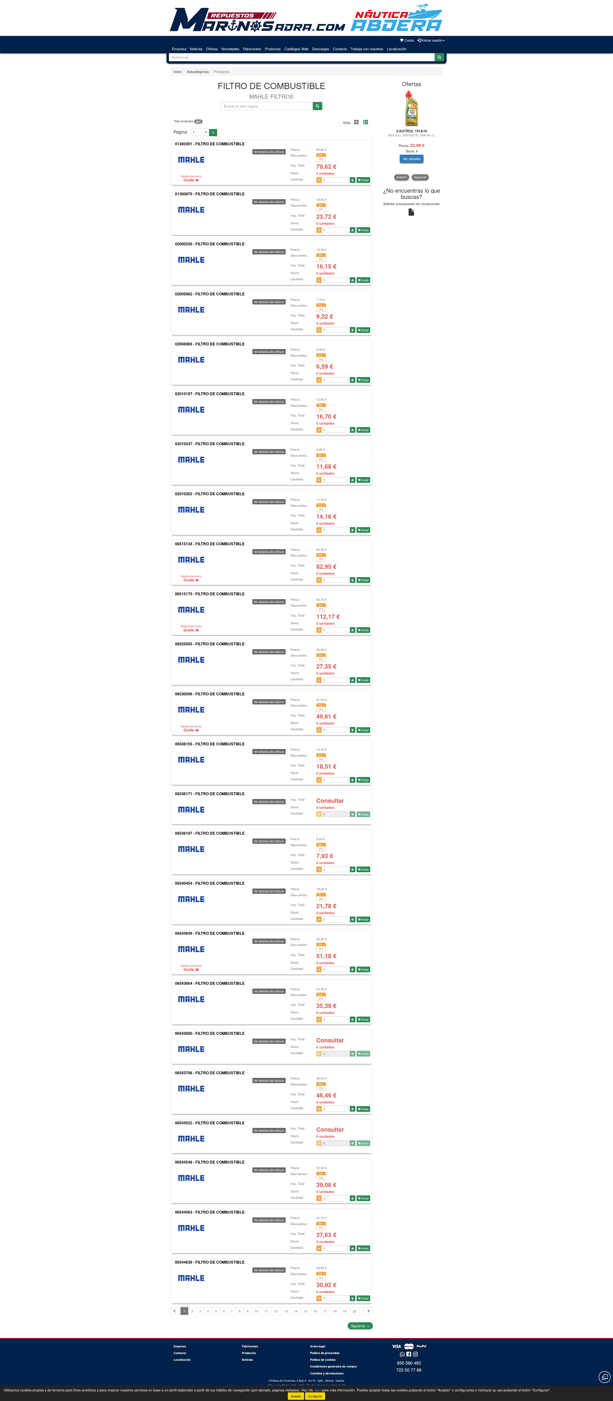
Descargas (320, 48)
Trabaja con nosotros (367, 48)
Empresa (179, 48)
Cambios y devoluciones (327, 1373)
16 (315, 1311)
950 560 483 (409, 1363)
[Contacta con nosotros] (605, 1377)
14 (296, 1311)
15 (305, 1311)
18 (335, 1311)
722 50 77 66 (408, 1370)
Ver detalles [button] (411, 158)
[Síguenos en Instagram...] (415, 1354)
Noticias (196, 48)
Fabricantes (252, 48)
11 (266, 1311)
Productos (273, 48)
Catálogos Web (296, 48)
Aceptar (296, 1396)
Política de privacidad (324, 1353)
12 (276, 1311)
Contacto (340, 48)
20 (355, 1311)
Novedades (230, 48)
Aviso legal (317, 1346)
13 (286, 1311)
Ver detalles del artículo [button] (269, 152)
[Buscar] (439, 57)
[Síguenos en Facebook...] (408, 1354)
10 (256, 1311)
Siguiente (360, 1325)
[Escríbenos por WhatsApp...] (402, 1354)
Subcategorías (198, 71)
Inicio (178, 71)
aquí (317, 1390)
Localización (396, 48)
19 (345, 1311)
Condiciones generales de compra (333, 1366)
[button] (213, 132)
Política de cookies (323, 1359)
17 (325, 1311)
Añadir (365, 180)
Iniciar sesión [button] (432, 40)
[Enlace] (411, 108)
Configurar (315, 1396)
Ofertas (212, 48)
